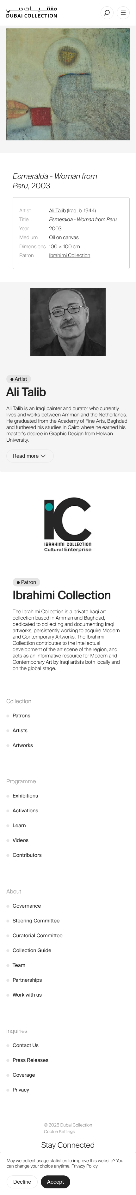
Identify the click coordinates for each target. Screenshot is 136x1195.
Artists (17, 730)
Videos (17, 840)
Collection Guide (28, 950)
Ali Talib (57, 210)
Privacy (17, 1089)
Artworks (19, 745)
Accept (55, 1182)
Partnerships (24, 980)
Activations (22, 810)
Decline (22, 1182)
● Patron (26, 582)
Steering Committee (33, 920)
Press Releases (27, 1060)
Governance (23, 906)
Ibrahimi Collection (69, 255)
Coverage (20, 1075)
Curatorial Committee (34, 935)
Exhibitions (22, 795)
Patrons (18, 715)
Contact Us (22, 1045)
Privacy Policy (84, 1166)
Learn (16, 825)
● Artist (18, 379)
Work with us (24, 995)
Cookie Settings (59, 1131)
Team (15, 965)
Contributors (24, 855)
